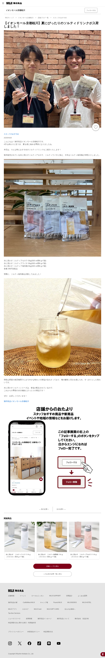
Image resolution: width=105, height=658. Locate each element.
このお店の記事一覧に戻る (52, 574)
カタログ (25, 609)
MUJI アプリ (12, 609)
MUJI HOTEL (86, 602)
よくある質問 (82, 596)
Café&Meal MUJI (29, 602)
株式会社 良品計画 (82, 619)
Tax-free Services (14, 613)
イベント (23, 596)
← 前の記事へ (44, 509)
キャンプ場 (44, 602)
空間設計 (69, 596)
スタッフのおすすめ (11, 134)
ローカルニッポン (38, 596)
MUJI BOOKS (72, 602)
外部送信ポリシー (33, 632)
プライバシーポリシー (16, 632)
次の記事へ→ (61, 509)
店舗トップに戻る (52, 566)
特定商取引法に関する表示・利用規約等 (22, 623)
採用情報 (29, 619)
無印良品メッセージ (44, 619)
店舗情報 (11, 596)
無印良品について (63, 619)
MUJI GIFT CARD (53, 609)
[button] (3, 3)
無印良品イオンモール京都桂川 (16, 401)
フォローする (91, 10)
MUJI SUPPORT (55, 596)
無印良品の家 (12, 602)
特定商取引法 (48, 632)
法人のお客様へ (70, 609)
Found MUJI (57, 602)
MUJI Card (37, 609)
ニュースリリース (14, 619)
